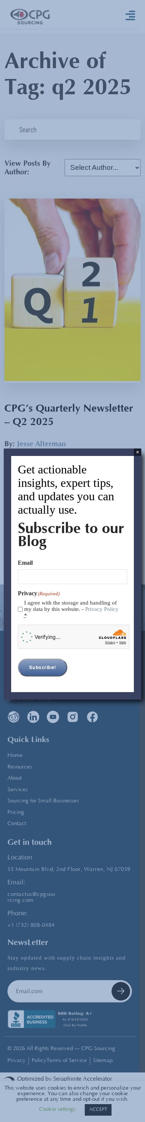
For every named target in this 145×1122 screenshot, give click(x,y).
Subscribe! (42, 668)
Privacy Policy (102, 609)
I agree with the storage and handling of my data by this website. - (71, 609)
